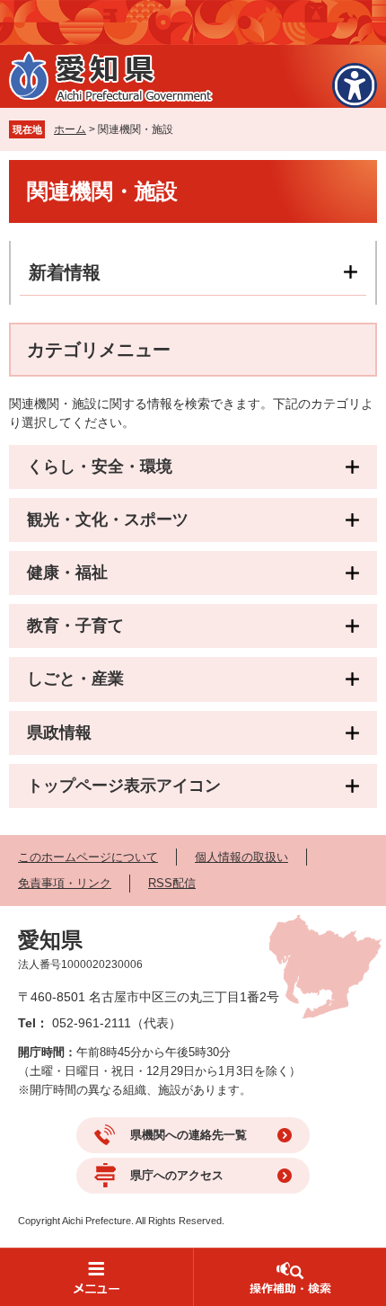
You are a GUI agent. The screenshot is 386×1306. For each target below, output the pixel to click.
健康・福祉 (67, 573)
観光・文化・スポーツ (108, 520)
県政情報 (59, 733)
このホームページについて (88, 857)
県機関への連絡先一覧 (188, 1135)
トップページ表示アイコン (124, 786)
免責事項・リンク (64, 883)
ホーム (70, 129)
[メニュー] (96, 1277)
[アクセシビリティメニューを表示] (354, 85)
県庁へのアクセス (177, 1175)
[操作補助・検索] (289, 1277)
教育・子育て (75, 626)
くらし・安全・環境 (99, 466)
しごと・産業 (75, 679)
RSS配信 (172, 883)
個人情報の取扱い (241, 857)
